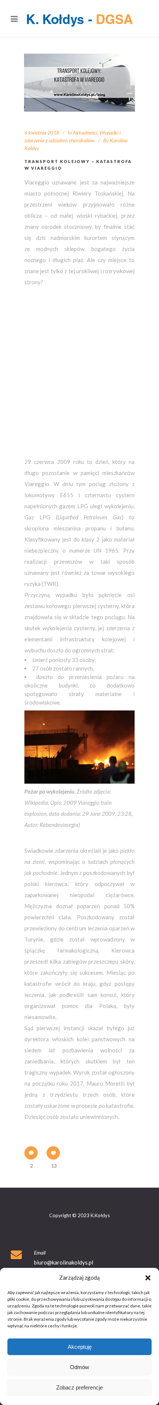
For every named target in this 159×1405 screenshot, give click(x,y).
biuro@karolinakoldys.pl (63, 1262)
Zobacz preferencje (79, 1387)
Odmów (79, 1367)
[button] (148, 1278)
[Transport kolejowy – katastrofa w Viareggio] (79, 83)
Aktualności (85, 132)
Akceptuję (80, 1347)
